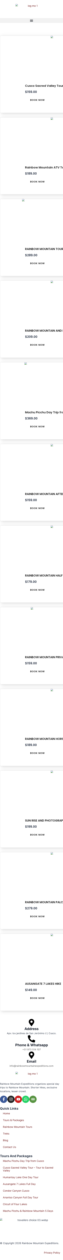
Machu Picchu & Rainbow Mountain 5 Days (28, 1210)
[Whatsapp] (25, 1099)
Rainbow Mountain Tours (17, 1126)
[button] (31, 20)
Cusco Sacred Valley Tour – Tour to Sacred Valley (28, 1169)
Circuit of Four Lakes (15, 1204)
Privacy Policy (52, 1252)
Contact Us (9, 1147)
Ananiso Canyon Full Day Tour (20, 1197)
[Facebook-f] (3, 1099)
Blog (5, 1140)
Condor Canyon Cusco (16, 1190)
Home (6, 1113)
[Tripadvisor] (33, 1099)
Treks (6, 1133)
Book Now (37, 100)
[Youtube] (18, 1099)
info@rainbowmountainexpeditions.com (31, 1065)
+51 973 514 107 (31, 1049)
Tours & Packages (13, 1120)
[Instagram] (11, 1099)
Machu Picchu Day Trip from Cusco (23, 1160)
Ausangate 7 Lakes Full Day (19, 1184)
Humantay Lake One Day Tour (20, 1177)
